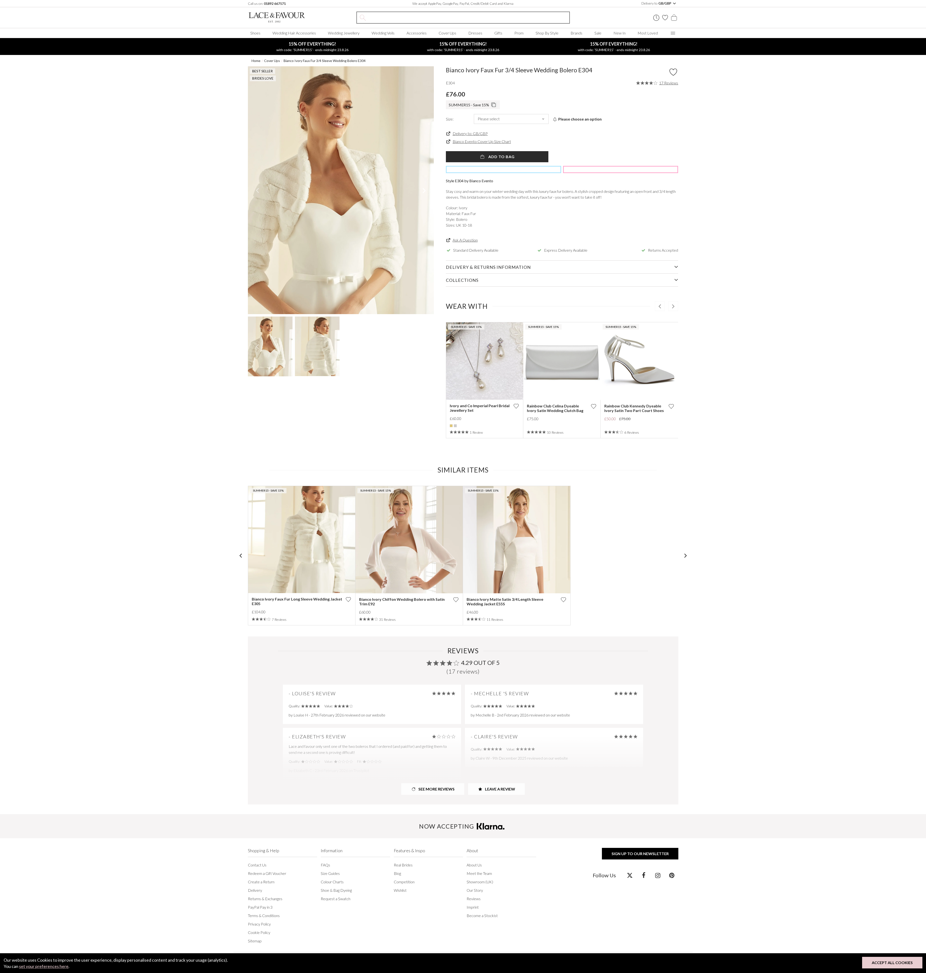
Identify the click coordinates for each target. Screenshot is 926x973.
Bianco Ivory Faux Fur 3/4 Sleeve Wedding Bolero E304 (325, 61)
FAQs (325, 865)
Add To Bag (501, 156)
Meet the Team (479, 873)
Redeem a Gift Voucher (267, 873)
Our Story (475, 890)
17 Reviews (668, 83)
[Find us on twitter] (630, 875)
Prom (519, 33)
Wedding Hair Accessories (294, 33)
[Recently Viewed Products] (656, 17)
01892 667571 (275, 3)
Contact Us (257, 865)
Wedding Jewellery (344, 33)
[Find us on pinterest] (671, 875)
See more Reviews (436, 789)
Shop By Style (547, 33)
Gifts (498, 33)
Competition (404, 881)
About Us (474, 865)
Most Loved (648, 33)
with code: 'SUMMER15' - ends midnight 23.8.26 (312, 46)
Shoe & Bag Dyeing (336, 890)
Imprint (473, 907)
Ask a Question (465, 240)
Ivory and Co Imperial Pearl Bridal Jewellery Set (480, 407)
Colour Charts (332, 881)
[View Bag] (674, 17)
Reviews (474, 898)
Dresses (475, 33)
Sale (597, 33)
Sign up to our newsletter (640, 853)
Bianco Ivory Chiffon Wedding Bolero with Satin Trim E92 (402, 601)
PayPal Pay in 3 (260, 907)
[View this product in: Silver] (455, 425)
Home (256, 61)
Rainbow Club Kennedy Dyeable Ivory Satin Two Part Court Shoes (634, 408)
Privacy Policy (259, 924)
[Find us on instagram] (658, 875)
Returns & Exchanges (265, 898)
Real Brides (403, 865)
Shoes (255, 33)
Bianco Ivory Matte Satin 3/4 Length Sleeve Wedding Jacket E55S (505, 601)
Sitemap (255, 941)
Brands (576, 33)
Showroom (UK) (480, 881)
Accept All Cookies (892, 962)
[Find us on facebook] (644, 875)
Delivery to (656, 3)
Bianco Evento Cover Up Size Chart (482, 141)
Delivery (255, 890)
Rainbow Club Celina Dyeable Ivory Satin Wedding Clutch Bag (555, 408)
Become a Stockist (482, 915)
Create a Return (261, 881)
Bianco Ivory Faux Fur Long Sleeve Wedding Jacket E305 (297, 601)
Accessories (417, 33)
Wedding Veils (383, 33)
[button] (257, 190)
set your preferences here (43, 966)
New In (619, 33)
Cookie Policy (259, 932)
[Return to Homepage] (284, 17)
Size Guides (330, 873)
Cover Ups (447, 33)
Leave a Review (499, 789)
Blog (397, 873)
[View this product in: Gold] (451, 425)
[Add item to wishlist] (673, 72)
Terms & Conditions (264, 915)
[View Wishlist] (665, 17)
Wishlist (400, 890)
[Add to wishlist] (516, 406)
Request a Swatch (335, 898)
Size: (450, 119)
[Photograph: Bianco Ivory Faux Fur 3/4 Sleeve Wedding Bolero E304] (341, 190)
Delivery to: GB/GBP (470, 133)
